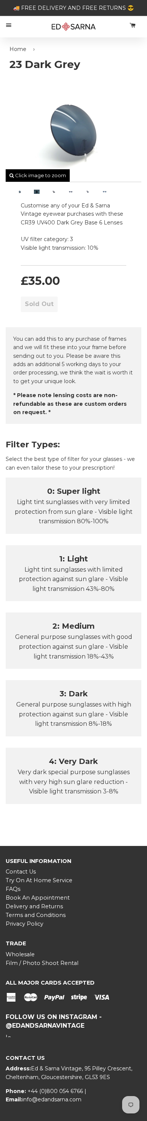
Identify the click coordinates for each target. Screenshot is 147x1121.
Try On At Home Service (39, 880)
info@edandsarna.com (51, 1099)
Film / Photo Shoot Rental (42, 963)
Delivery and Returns (34, 906)
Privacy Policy (24, 923)
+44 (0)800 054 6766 (56, 1091)
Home (17, 49)
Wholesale (20, 954)
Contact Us (21, 871)
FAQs (13, 889)
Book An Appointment (38, 897)
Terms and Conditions (36, 915)
